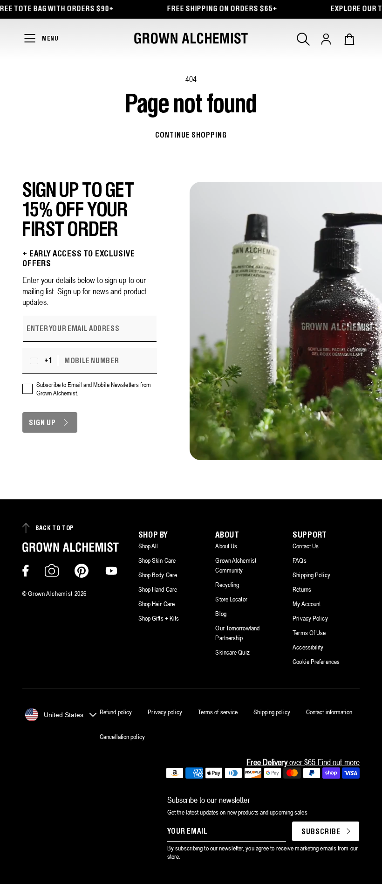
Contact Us (306, 546)
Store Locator (231, 599)
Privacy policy (165, 712)
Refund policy (116, 712)
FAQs (299, 560)
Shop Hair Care (156, 604)
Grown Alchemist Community (235, 565)
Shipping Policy (311, 575)
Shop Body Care (157, 575)
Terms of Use (309, 632)
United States (63, 714)
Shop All (148, 546)
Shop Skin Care (157, 560)
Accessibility (308, 647)
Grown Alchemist (50, 593)
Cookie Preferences (316, 661)
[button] (303, 39)
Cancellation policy (122, 736)
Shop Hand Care (157, 589)
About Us (226, 546)
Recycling (227, 584)
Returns (302, 589)
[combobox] (42, 360)
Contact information (329, 712)
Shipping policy (271, 712)
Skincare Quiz (232, 652)
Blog (220, 613)
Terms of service (218, 712)
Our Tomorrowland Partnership (237, 633)
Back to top (54, 528)
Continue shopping (190, 135)
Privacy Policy (310, 618)
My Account (307, 604)
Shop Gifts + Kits (158, 618)
